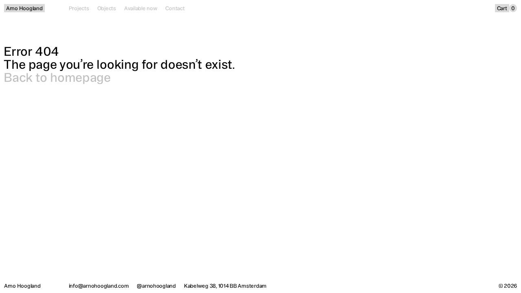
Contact (174, 8)
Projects (79, 8)
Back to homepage (57, 77)
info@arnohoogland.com (99, 286)
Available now (141, 8)
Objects (106, 8)
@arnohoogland (156, 286)
